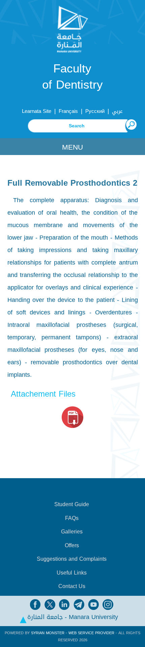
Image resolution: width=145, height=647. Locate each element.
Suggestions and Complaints (72, 559)
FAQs (72, 518)
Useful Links (72, 573)
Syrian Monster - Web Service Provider (72, 633)
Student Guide (71, 504)
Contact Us (71, 586)
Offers (72, 546)
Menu (72, 147)
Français (68, 111)
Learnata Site (36, 111)
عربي (117, 111)
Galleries (72, 532)
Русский (95, 111)
